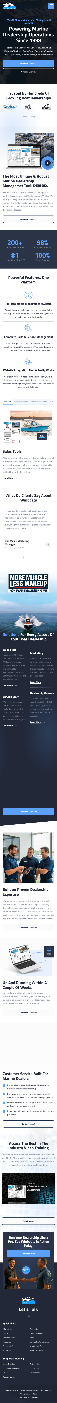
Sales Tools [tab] (7, 402)
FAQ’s (5, 1372)
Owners (6, 1333)
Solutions (7, 1350)
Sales (32, 1337)
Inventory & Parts (37, 1346)
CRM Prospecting (37, 1333)
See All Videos (28, 1221)
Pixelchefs (34, 1397)
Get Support (35, 1372)
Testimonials (35, 1364)
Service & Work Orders (39, 1342)
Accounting (34, 1329)
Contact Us (34, 1368)
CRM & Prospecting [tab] (21, 402)
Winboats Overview (28, 71)
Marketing (7, 1329)
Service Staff (8, 1346)
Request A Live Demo (28, 63)
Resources (7, 1342)
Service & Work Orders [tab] (39, 402)
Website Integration (38, 1350)
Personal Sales (9, 1337)
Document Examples (11, 1368)
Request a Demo (28, 1253)
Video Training (9, 1364)
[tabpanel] (28, 444)
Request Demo (9, 1377)
